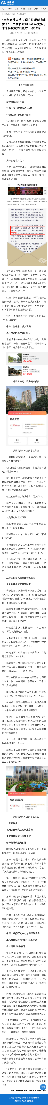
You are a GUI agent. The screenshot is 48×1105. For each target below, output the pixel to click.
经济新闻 (22, 14)
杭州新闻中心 (13, 14)
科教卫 (44, 9)
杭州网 (4, 14)
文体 (36, 9)
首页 (3, 9)
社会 (30, 9)
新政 (16, 9)
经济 (23, 9)
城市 (10, 9)
